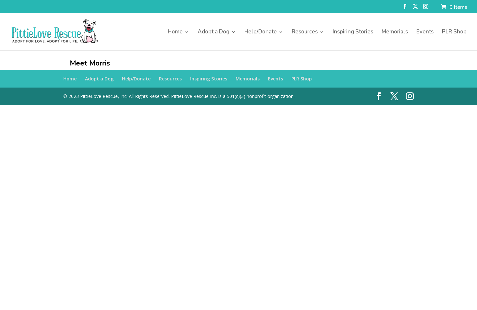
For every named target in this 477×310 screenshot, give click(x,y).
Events (425, 32)
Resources (305, 32)
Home (175, 32)
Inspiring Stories (353, 32)
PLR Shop (454, 32)
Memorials (395, 32)
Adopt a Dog (213, 32)
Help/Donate (260, 32)
